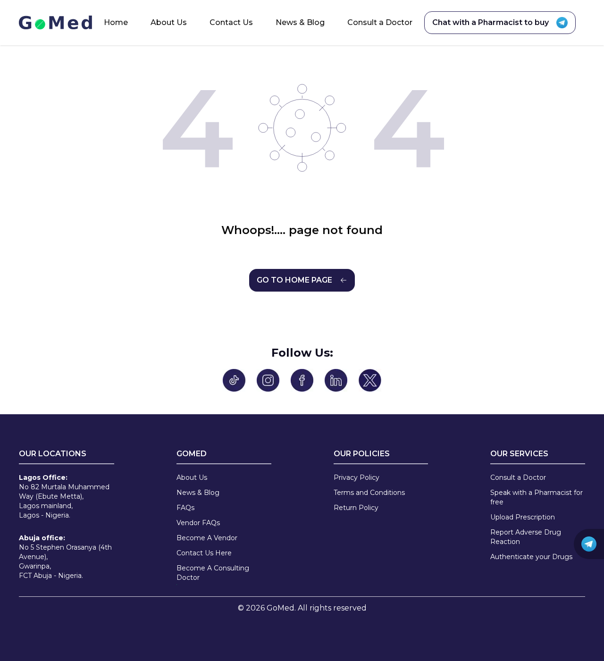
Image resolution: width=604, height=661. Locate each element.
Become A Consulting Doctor (212, 573)
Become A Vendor (206, 538)
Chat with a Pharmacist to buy (490, 22)
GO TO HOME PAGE (294, 280)
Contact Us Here (204, 553)
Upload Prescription (522, 517)
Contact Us (231, 22)
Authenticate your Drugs (531, 556)
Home (116, 22)
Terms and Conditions (369, 492)
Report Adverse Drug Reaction (525, 537)
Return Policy (356, 507)
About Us (169, 22)
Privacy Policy (356, 477)
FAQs (185, 507)
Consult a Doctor (379, 22)
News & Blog (300, 22)
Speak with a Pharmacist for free (536, 497)
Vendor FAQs (198, 523)
